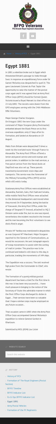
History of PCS (14, 376)
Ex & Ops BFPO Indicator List (21, 397)
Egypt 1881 (12, 401)
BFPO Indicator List (16, 392)
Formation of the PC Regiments (22, 410)
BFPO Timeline (14, 388)
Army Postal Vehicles (16, 405)
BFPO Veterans (28, 16)
